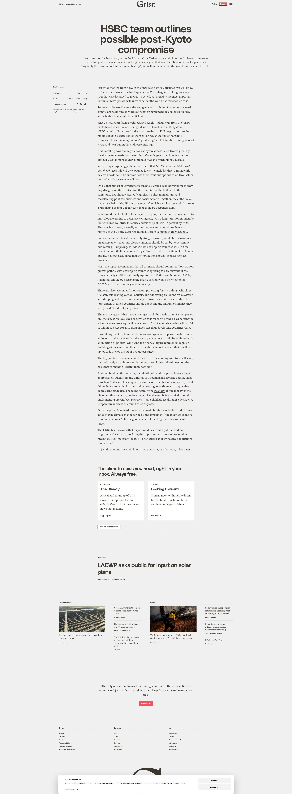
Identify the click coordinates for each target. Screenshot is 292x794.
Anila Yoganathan (120, 617)
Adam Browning (103, 579)
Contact (117, 740)
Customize (213, 787)
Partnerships (118, 746)
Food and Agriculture (67, 749)
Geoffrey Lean (58, 87)
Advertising (173, 743)
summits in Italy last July (172, 231)
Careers (117, 743)
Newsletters (173, 733)
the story (159, 390)
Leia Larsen (63, 643)
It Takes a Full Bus (213, 640)
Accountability (64, 743)
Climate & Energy (118, 579)
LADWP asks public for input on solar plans (144, 568)
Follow (214, 4)
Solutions (62, 740)
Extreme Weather (65, 746)
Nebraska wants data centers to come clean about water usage (127, 611)
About (116, 733)
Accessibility (174, 749)
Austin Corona (210, 617)
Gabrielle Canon (156, 643)
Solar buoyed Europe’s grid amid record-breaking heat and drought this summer (217, 611)
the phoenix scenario (117, 410)
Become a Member (176, 740)
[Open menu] (231, 4)
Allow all (214, 781)
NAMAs (185, 275)
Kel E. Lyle (209, 644)
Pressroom (118, 749)
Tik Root (117, 649)
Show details (69, 789)
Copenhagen (158, 92)
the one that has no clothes (163, 382)
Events (171, 737)
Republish (172, 746)
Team (116, 737)
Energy (61, 733)
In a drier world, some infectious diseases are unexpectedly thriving (215, 627)
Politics (62, 737)
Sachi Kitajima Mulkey (122, 630)
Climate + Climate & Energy (77, 98)
